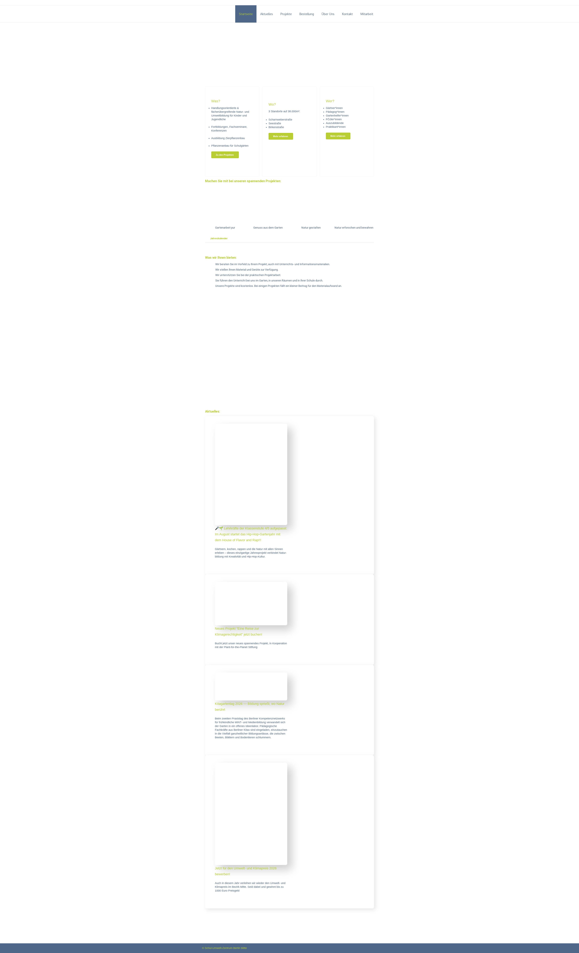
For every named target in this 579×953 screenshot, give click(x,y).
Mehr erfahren (281, 136)
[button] (289, 238)
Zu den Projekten (225, 155)
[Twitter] (371, 2)
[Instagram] (375, 2)
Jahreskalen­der (219, 238)
